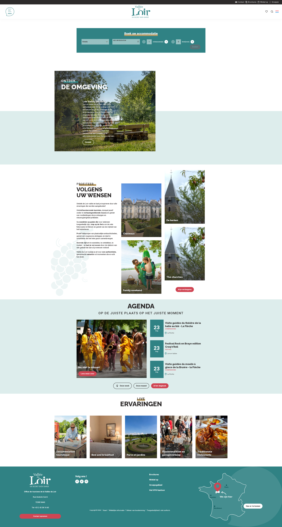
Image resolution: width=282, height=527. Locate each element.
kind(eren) (185, 42)
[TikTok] (82, 481)
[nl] (277, 11)
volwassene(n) (158, 42)
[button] (272, 11)
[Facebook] (77, 481)
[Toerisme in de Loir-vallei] (141, 12)
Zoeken (195, 47)
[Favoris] (267, 11)
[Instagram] (86, 481)
